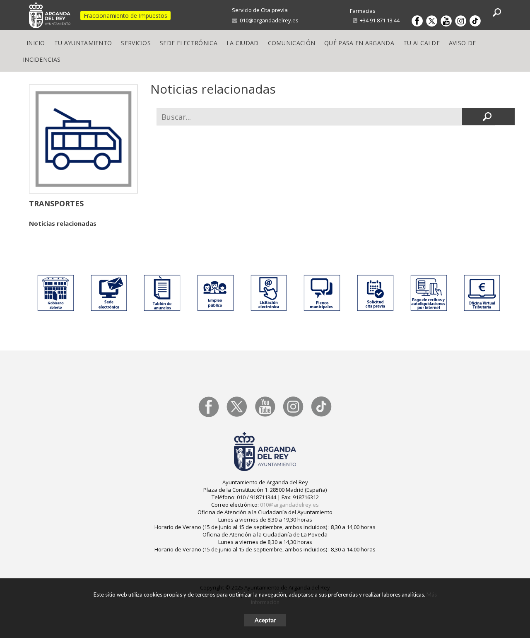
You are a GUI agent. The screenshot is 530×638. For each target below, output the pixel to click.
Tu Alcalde (421, 43)
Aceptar (265, 620)
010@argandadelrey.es (268, 20)
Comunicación (292, 43)
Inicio (35, 43)
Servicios (136, 43)
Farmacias (363, 11)
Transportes (56, 203)
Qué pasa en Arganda (359, 43)
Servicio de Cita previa (260, 10)
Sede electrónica (188, 43)
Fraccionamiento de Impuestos (125, 15)
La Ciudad (242, 43)
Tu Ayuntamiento (83, 43)
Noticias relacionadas (62, 223)
